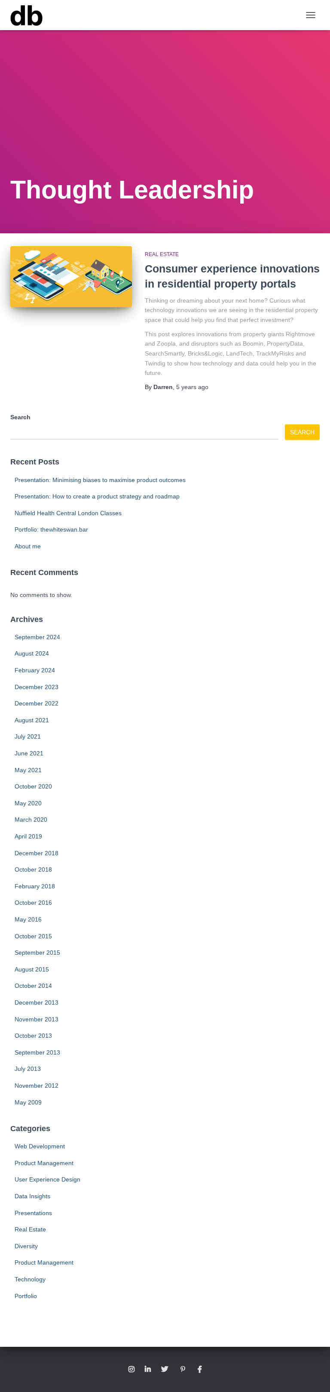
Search (20, 417)
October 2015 (33, 936)
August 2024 (32, 653)
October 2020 (33, 786)
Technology (30, 1279)
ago (192, 387)
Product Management (44, 1163)
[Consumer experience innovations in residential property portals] (71, 276)
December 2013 (36, 1002)
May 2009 (28, 1102)
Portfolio (26, 1296)
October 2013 (33, 1035)
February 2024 (35, 670)
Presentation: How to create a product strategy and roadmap (97, 496)
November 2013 (36, 1019)
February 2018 (35, 886)
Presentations (33, 1212)
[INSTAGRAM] (131, 1370)
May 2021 (28, 770)
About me (28, 546)
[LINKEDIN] (148, 1370)
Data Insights (32, 1196)
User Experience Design (47, 1179)
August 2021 (32, 720)
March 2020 (31, 819)
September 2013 (37, 1052)
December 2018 (36, 853)
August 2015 (32, 969)
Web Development (40, 1146)
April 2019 (28, 836)
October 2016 (33, 902)
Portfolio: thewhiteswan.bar (51, 529)
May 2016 (28, 919)
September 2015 (37, 952)
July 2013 (28, 1068)
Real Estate (162, 254)
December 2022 (36, 703)
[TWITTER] (164, 1370)
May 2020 (28, 803)
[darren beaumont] (29, 15)
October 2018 (33, 869)
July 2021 (28, 736)
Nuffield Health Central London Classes (68, 513)
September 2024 (37, 637)
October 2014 (33, 985)
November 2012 (36, 1085)
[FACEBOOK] (199, 1370)
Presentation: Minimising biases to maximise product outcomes (100, 479)
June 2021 (29, 753)
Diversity (26, 1246)
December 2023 (36, 687)
